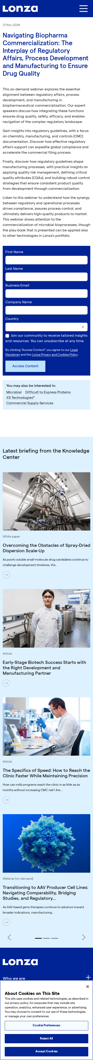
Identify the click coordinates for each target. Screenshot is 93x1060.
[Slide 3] (54, 938)
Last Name (14, 269)
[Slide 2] (46, 938)
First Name (14, 252)
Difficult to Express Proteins (48, 392)
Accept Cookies (46, 1051)
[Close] (88, 987)
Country (12, 319)
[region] (46, 1020)
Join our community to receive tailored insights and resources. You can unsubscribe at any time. (46, 338)
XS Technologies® (20, 398)
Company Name (18, 302)
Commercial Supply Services (29, 403)
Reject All (46, 1038)
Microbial (14, 392)
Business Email (17, 285)
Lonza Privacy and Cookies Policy (55, 355)
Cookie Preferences (46, 1025)
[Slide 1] (38, 938)
